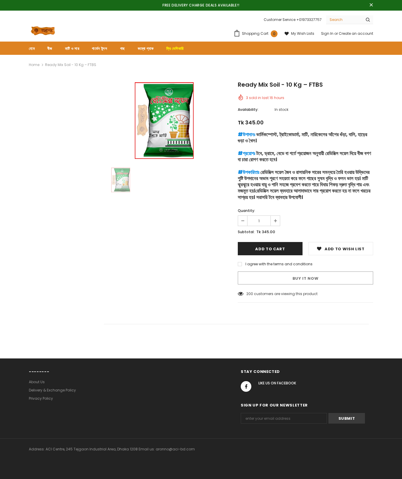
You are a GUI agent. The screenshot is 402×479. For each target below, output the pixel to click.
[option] (164, 120)
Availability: (248, 109)
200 (249, 293)
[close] (371, 5)
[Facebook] (246, 386)
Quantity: (246, 210)
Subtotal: (246, 231)
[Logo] (43, 30)
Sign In (327, 33)
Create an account (356, 33)
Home (34, 64)
